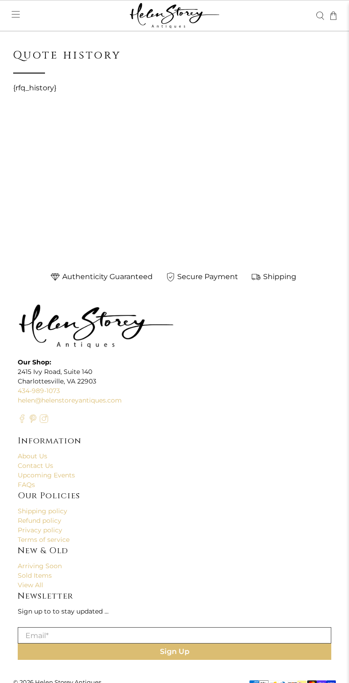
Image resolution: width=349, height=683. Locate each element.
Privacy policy (40, 530)
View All (30, 585)
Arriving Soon (40, 566)
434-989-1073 (39, 391)
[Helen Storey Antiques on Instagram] (44, 421)
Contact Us (35, 466)
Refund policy (39, 520)
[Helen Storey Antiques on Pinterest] (33, 421)
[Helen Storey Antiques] (174, 16)
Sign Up (174, 651)
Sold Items (35, 575)
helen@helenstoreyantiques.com (70, 400)
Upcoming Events (46, 475)
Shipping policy (42, 511)
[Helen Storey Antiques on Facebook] (22, 421)
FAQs (26, 485)
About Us (32, 456)
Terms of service (44, 540)
